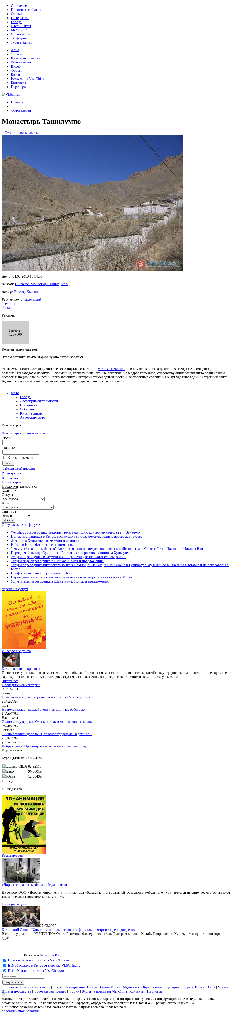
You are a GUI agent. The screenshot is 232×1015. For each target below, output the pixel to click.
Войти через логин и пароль (24, 433)
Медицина (19, 30)
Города (16, 22)
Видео (16, 66)
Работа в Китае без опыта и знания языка (43, 545)
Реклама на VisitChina (27, 79)
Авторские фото (32, 417)
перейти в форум (15, 589)
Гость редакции (14, 904)
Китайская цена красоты (21, 669)
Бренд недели (12, 855)
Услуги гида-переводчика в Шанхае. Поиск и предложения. (57, 561)
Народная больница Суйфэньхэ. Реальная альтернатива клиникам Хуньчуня (70, 553)
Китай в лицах (31, 413)
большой (8, 308)
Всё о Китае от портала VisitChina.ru (36, 971)
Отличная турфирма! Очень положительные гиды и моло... (48, 722)
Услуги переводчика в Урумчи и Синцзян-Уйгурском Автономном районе (68, 557)
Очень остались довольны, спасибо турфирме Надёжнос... (47, 734)
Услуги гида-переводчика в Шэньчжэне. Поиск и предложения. (60, 581)
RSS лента (10, 478)
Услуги (16, 54)
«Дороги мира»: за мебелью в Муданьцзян (34, 885)
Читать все (10, 681)
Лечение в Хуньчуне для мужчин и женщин (45, 540)
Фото (15, 393)
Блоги (15, 74)
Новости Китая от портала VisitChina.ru (38, 960)
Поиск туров (12, 482)
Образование (21, 34)
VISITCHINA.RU (111, 369)
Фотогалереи (21, 62)
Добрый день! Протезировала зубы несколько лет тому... (45, 746)
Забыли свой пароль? (18, 468)
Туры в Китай (21, 42)
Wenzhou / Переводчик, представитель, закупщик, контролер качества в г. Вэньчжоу (76, 532)
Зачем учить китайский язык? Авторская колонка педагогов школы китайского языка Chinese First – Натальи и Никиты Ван (107, 549)
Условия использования (20, 1011)
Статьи (16, 14)
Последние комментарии (21, 685)
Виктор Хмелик (26, 292)
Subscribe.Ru (49, 955)
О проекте (19, 5)
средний (8, 303)
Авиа (15, 50)
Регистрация (11, 473)
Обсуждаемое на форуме (21, 525)
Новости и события (26, 10)
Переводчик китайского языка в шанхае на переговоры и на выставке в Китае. (72, 577)
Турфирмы (19, 38)
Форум (16, 70)
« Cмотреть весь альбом (20, 132)
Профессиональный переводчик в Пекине (43, 573)
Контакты (18, 83)
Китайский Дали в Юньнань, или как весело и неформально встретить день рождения (68, 930)
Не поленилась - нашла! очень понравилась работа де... (44, 709)
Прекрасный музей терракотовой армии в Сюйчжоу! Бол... (47, 697)
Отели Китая (21, 26)
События (27, 409)
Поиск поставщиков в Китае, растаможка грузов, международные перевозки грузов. (76, 536)
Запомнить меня (20, 457)
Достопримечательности (39, 401)
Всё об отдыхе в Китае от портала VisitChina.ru (44, 965)
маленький (32, 299)
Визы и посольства (25, 58)
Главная (17, 102)
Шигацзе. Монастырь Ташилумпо (41, 284)
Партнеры (19, 87)
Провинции (29, 405)
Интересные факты (16, 651)
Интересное (20, 18)
